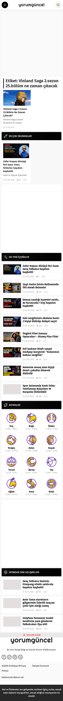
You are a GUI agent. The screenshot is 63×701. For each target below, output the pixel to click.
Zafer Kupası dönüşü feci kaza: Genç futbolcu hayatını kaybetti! (14, 166)
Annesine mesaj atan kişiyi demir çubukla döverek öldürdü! (38, 370)
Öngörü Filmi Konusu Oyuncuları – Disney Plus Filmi (40, 335)
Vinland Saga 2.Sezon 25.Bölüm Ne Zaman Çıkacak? (15, 112)
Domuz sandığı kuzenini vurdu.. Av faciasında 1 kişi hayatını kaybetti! (41, 302)
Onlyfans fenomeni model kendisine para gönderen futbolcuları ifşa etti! (38, 621)
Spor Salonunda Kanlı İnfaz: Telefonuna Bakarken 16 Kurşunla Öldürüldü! (39, 388)
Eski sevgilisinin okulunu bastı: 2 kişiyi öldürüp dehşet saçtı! (41, 320)
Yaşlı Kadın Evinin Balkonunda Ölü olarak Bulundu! (41, 286)
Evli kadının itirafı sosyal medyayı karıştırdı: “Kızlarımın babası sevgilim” (41, 352)
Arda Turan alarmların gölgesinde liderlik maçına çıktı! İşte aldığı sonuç (39, 602)
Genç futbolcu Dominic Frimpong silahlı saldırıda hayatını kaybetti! (38, 584)
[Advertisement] (31, 43)
